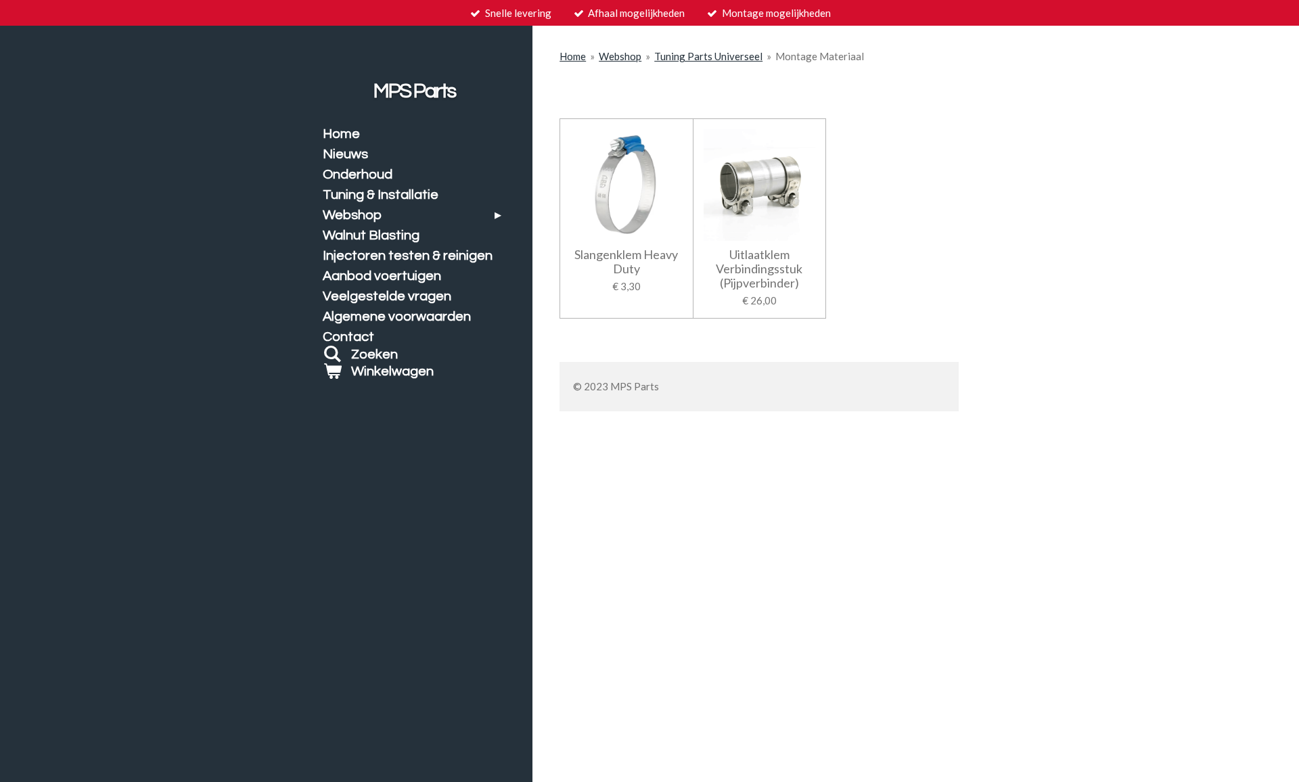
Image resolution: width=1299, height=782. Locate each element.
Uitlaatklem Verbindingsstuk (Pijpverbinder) (759, 269)
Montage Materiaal (819, 56)
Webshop (620, 56)
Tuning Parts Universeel (708, 56)
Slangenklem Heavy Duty (626, 262)
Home (573, 56)
